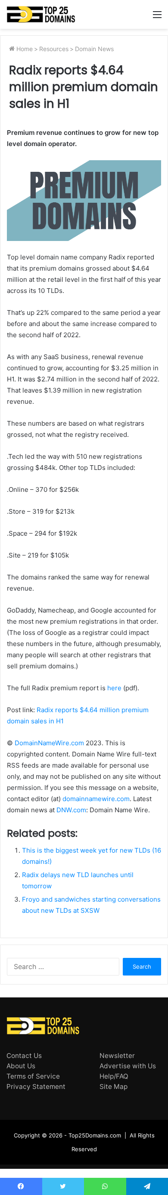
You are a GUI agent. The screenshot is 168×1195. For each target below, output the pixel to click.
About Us (20, 1066)
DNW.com (71, 810)
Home (24, 48)
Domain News (94, 48)
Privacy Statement (35, 1086)
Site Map (114, 1086)
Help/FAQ (114, 1076)
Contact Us (24, 1056)
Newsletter (117, 1056)
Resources (53, 48)
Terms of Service (33, 1076)
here (114, 688)
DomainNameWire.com (49, 743)
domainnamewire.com (96, 799)
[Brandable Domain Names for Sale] (40, 14)
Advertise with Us (128, 1066)
